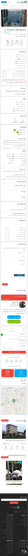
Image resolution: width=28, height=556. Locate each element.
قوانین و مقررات (24, 519)
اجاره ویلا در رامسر (9, 534)
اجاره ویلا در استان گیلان (8, 531)
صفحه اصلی (24, 516)
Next (1, 437)
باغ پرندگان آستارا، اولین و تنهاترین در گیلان (14, 482)
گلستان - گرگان (10, 548)
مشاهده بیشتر (4, 420)
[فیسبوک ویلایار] (20, 511)
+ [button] (2, 389)
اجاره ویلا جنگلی (10, 539)
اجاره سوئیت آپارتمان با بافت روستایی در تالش (15, 440)
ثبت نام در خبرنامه (14, 502)
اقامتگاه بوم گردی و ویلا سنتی (7, 521)
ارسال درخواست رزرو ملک (14, 352)
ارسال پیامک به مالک (16, 321)
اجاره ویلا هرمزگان (10, 522)
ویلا (26, 5)
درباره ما (25, 522)
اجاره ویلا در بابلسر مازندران (8, 537)
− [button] (2, 391)
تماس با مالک (17, 317)
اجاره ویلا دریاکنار (24, 521)
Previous (23, 437)
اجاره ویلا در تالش (10, 536)
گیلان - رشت (10, 546)
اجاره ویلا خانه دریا (10, 524)
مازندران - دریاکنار (10, 552)
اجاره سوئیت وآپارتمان (9, 525)
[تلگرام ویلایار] (15, 511)
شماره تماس (23, 345)
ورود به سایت (9, 2)
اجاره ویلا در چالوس (9, 527)
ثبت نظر (5, 284)
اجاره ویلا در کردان (10, 528)
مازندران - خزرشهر (10, 545)
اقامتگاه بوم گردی (13, 5)
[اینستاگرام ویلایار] (24, 511)
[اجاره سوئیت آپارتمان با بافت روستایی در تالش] (14, 431)
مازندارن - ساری (10, 542)
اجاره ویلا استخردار (9, 516)
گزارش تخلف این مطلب (13, 366)
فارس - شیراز (10, 549)
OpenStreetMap (24, 413)
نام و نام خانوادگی (22, 340)
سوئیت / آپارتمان (21, 5)
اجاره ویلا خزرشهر (10, 519)
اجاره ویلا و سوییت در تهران (8, 533)
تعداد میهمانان (23, 333)
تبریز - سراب (10, 551)
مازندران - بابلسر (10, 543)
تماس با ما (25, 518)
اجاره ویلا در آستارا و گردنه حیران (7, 530)
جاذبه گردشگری (5, 5)
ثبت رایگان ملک (3, 2)
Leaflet (16, 413)
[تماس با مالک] (24, 552)
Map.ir (19, 413)
